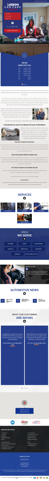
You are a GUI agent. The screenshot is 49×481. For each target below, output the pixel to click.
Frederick (17, 254)
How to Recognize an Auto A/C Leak (42, 300)
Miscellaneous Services (6, 448)
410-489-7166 (13, 26)
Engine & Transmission (36, 184)
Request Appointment (12, 30)
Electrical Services (15, 184)
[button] (24, 402)
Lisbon (24, 243)
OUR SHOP (8, 13)
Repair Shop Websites (13, 477)
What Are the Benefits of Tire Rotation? (25, 300)
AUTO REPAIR (8, 16)
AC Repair (10, 182)
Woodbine (10, 243)
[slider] (12, 346)
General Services (5, 445)
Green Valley (24, 249)
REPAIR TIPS (8, 18)
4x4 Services (5, 182)
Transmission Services (32, 443)
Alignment (15, 182)
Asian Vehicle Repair (22, 182)
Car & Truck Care (35, 182)
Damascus (10, 249)
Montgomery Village (31, 254)
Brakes (29, 182)
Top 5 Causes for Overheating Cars (9, 301)
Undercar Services (31, 445)
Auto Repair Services (24, 459)
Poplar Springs (38, 243)
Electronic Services (24, 184)
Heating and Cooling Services (8, 447)
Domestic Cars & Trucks (33, 434)
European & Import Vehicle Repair (8, 443)
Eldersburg (38, 249)
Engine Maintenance (6, 442)
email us (36, 176)
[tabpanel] (24, 68)
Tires (29, 442)
